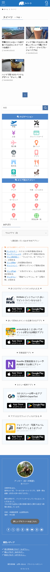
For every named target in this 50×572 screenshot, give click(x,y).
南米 (13, 210)
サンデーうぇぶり (14, 254)
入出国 (13, 176)
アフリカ (13, 219)
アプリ (36, 156)
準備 (13, 127)
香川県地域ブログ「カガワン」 (17, 549)
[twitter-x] (13, 529)
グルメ (36, 166)
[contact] (41, 529)
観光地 (13, 166)
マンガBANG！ (13, 257)
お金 (13, 137)
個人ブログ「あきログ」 (14, 552)
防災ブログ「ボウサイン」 (15, 555)
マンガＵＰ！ (11, 251)
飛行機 (13, 146)
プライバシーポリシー (34, 564)
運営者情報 (11, 564)
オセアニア (36, 210)
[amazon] (37, 529)
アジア (13, 190)
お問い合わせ (21, 564)
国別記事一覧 (37, 219)
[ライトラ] (25, 3)
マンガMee (11, 263)
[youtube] (32, 529)
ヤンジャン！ (12, 265)
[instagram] (18, 529)
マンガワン (11, 277)
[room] (22, 529)
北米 (36, 200)
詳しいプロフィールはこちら (25, 521)
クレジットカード (36, 137)
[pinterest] (27, 529)
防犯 (13, 156)
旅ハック (36, 146)
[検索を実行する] (45, 107)
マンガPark (11, 271)
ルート (36, 176)
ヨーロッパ (13, 200)
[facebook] (8, 529)
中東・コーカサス (36, 190)
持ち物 (36, 127)
